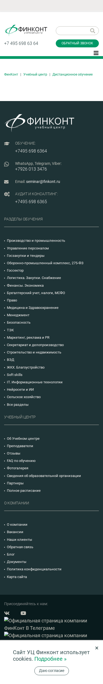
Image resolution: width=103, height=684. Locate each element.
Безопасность (18, 322)
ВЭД (10, 360)
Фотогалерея (17, 468)
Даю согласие (51, 670)
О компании (17, 524)
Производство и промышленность (36, 240)
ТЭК (10, 330)
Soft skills (15, 375)
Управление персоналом (28, 248)
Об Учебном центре (23, 438)
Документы (16, 562)
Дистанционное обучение (72, 74)
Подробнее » (50, 659)
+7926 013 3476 (31, 169)
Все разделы (18, 405)
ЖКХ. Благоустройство (25, 367)
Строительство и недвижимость (34, 352)
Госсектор (15, 270)
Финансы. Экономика (25, 285)
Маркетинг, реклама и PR (28, 337)
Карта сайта (17, 577)
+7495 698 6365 (31, 201)
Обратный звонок (77, 43)
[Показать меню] (96, 52)
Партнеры (15, 483)
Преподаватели (20, 446)
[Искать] (92, 30)
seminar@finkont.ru (43, 181)
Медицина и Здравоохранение (33, 308)
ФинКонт (11, 74)
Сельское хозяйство (24, 397)
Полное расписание (24, 490)
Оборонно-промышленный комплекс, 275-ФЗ (45, 263)
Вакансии (15, 532)
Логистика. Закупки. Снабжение (34, 278)
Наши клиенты (19, 540)
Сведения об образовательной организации (44, 476)
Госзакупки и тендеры (25, 256)
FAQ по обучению (21, 461)
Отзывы (13, 453)
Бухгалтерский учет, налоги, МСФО (36, 293)
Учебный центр (35, 74)
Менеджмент (18, 315)
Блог (11, 554)
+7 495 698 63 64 (21, 43)
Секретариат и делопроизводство (35, 345)
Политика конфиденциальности (34, 569)
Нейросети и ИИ (20, 389)
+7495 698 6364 (31, 151)
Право (12, 300)
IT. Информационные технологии (35, 382)
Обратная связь (20, 547)
